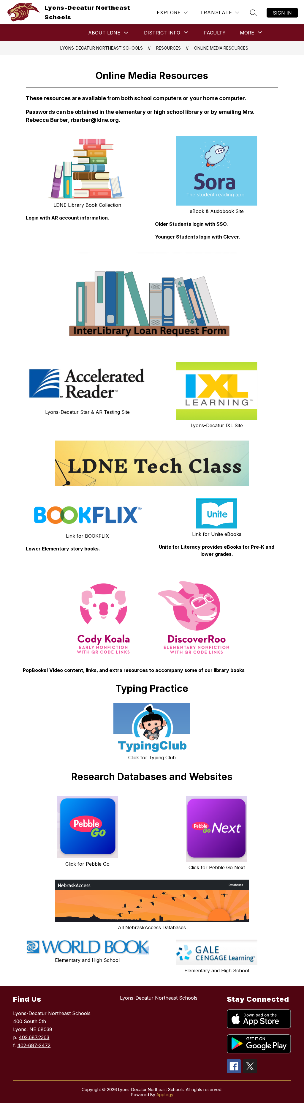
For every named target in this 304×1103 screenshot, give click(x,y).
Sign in (282, 13)
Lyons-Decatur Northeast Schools (101, 48)
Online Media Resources (221, 48)
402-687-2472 (33, 1045)
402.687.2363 (34, 1037)
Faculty (215, 33)
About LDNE (104, 33)
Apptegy (164, 1094)
